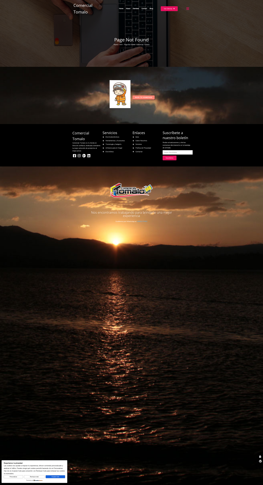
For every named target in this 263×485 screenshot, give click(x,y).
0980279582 (142, 221)
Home (116, 44)
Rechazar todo (34, 476)
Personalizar (13, 476)
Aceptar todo (55, 476)
